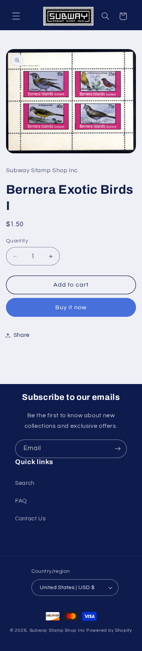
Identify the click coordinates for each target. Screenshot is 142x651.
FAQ (21, 501)
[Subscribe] (117, 449)
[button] (16, 16)
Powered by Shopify (109, 630)
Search (24, 483)
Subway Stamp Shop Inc (57, 630)
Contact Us (30, 518)
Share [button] (22, 335)
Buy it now (71, 307)
